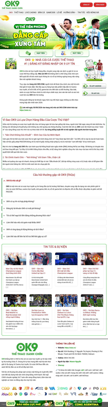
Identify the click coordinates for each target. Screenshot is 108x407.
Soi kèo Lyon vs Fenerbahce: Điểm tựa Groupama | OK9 (40, 312)
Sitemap (61, 365)
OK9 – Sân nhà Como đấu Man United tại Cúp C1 (38, 271)
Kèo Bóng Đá (93, 12)
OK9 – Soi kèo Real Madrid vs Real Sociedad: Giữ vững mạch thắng (13, 313)
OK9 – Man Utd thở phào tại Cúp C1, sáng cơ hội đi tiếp (90, 271)
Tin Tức (81, 12)
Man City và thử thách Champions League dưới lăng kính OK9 (14, 271)
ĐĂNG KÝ (86, 5)
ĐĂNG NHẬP (100, 5)
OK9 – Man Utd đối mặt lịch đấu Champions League (65, 271)
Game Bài (50, 12)
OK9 (11, 12)
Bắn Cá (41, 12)
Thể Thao (19, 12)
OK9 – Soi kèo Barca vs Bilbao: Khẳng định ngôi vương (91, 312)
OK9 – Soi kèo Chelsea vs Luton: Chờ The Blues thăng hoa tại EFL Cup (65, 313)
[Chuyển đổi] (4, 180)
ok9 (82, 370)
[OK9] (12, 5)
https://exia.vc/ (70, 348)
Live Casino (30, 12)
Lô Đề (59, 12)
